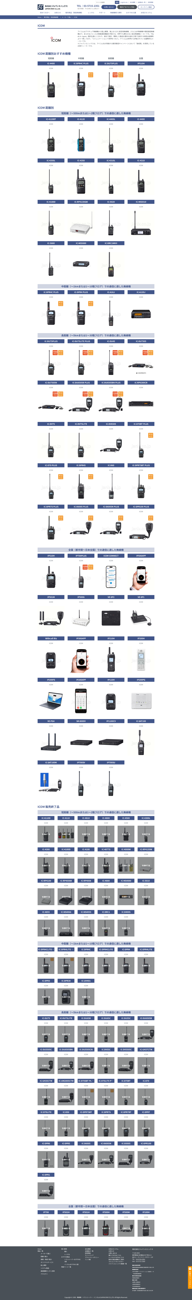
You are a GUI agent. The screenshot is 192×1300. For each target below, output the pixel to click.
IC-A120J (141, 292)
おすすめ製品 (65, 1257)
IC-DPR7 (146, 1112)
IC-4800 (106, 818)
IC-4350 (81, 160)
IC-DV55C (106, 1049)
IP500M (126, 1212)
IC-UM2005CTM (66, 1080)
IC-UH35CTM (46, 1080)
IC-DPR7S (106, 1112)
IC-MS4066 (66, 911)
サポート (102, 12)
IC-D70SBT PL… (86, 1080)
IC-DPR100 (146, 1143)
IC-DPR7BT (126, 1112)
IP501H (86, 1212)
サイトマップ (89, 1255)
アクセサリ (44, 1274)
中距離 (81, 58)
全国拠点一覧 (142, 2)
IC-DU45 (111, 341)
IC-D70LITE (46, 1112)
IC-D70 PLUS (51, 465)
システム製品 (45, 1268)
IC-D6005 (86, 1143)
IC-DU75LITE (66, 1018)
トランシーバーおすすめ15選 (72, 1260)
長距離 (111, 58)
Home (40, 17)
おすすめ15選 (131, 12)
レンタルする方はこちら (116, 1257)
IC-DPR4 (126, 949)
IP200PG (141, 679)
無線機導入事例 (116, 12)
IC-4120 (81, 119)
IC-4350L (51, 160)
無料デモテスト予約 (127, 7)
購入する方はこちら (115, 1255)
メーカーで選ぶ (66, 17)
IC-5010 (146, 880)
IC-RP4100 (46, 880)
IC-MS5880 (81, 243)
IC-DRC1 (106, 911)
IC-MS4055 (86, 911)
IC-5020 (111, 201)
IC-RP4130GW (81, 201)
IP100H (146, 1212)
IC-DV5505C (126, 1049)
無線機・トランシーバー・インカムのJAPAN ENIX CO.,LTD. (95, 1297)
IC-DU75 (46, 1018)
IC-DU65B (86, 1018)
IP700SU (111, 762)
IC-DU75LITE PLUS (81, 341)
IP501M (51, 597)
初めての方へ (45, 12)
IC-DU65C (106, 1018)
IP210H (111, 638)
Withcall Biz (51, 638)
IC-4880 (106, 880)
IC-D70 (146, 1080)
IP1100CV (111, 721)
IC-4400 (51, 63)
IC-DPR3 (46, 980)
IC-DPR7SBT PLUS (141, 465)
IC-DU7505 (141, 341)
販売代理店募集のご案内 (116, 1259)
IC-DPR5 (66, 1143)
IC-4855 (46, 911)
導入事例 (64, 1249)
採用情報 (150, 2)
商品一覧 (40, 1251)
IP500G (81, 597)
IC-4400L (111, 119)
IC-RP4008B (66, 880)
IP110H (111, 679)
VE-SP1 (141, 597)
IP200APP (81, 679)
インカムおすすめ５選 (71, 1264)
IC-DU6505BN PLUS (111, 382)
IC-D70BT (126, 1080)
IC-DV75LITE (81, 423)
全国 (141, 58)
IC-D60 (111, 465)
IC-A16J (111, 292)
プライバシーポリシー (92, 1257)
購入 (65, 1251)
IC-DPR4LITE (146, 949)
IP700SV (81, 762)
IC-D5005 (126, 1143)
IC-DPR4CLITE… (46, 949)
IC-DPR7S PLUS (51, 506)
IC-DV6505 (111, 423)
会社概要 (132, 2)
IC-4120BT (51, 119)
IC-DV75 (51, 423)
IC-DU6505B (146, 1018)
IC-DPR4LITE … (66, 949)
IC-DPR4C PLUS (81, 63)
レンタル (91, 12)
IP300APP (81, 638)
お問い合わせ (109, 7)
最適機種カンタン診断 (48, 1271)
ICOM (51, 68)
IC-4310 (141, 160)
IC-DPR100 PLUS (141, 506)
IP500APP (141, 555)
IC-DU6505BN (66, 1049)
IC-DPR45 (81, 465)
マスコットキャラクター (116, 1262)
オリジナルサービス (47, 1262)
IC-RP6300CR (141, 382)
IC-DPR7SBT (86, 1112)
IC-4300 (46, 849)
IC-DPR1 (46, 1174)
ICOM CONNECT (111, 555)
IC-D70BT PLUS (141, 423)
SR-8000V (81, 721)
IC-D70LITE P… (106, 1080)
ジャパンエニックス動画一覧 (118, 1264)
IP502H (66, 1212)
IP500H (106, 1212)
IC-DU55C (126, 1018)
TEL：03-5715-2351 (88, 7)
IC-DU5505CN (86, 1049)
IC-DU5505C (46, 1049)
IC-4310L (111, 160)
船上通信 (43, 1265)
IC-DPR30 (66, 980)
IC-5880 (51, 243)
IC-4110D (46, 818)
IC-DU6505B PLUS (81, 382)
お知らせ (57, 12)
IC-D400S (126, 911)
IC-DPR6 (46, 1143)
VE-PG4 (51, 721)
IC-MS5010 (141, 201)
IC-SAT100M (51, 762)
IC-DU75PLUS (111, 63)
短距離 (51, 58)
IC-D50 (66, 1112)
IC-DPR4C (86, 949)
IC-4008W (126, 849)
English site (124, 2)
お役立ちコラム (146, 12)
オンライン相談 (146, 7)
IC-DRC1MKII (111, 243)
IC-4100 (86, 849)
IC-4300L (146, 818)
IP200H (141, 638)
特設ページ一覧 (66, 1267)
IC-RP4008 (86, 880)
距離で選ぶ (44, 1256)
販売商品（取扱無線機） (74, 12)
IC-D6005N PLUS (111, 506)
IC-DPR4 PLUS (81, 292)
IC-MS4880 (126, 880)
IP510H (141, 63)
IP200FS (51, 679)
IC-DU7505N (51, 382)
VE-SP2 (111, 597)
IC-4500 (126, 818)
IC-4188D (51, 201)
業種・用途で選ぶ (46, 1259)
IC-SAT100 (141, 721)
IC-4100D (66, 849)
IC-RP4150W (146, 849)
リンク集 (88, 1259)
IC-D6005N (106, 1143)
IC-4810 (86, 818)
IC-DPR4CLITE (106, 949)
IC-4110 (66, 818)
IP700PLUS (81, 555)
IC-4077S (106, 849)
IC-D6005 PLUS (81, 506)
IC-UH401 (86, 980)
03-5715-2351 (140, 1259)
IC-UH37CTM (146, 1049)
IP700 (46, 1212)
